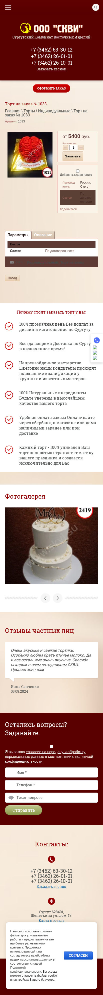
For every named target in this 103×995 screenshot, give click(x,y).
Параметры (18, 235)
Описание (43, 235)
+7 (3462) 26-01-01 (51, 56)
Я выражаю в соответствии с (49, 756)
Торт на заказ (72, 262)
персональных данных (36, 959)
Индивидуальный (42, 262)
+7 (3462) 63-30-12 (51, 49)
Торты (29, 111)
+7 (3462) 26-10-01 (51, 62)
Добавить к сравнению (76, 175)
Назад (12, 278)
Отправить (23, 810)
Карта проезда (51, 920)
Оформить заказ (51, 88)
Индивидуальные (54, 111)
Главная (12, 111)
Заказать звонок (51, 69)
